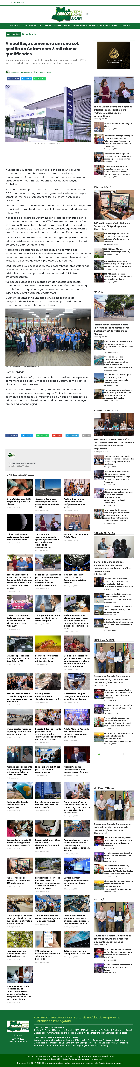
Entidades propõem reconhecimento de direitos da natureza (16, 954)
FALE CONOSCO (17, 2)
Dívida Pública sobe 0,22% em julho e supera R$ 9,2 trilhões (19, 502)
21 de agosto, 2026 (110, 269)
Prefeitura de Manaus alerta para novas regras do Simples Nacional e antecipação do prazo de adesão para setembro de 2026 (77, 622)
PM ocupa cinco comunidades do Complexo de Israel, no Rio (48, 696)
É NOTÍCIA (104, 26)
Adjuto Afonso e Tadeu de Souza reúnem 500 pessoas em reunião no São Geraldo (76, 733)
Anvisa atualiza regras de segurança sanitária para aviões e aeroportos (19, 732)
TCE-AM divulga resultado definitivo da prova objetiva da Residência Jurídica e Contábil (117, 264)
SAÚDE (114, 26)
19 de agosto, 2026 (101, 451)
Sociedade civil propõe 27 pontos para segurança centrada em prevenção (19, 843)
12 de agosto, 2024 (110, 729)
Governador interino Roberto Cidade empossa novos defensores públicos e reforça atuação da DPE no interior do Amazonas (117, 476)
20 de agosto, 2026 (111, 282)
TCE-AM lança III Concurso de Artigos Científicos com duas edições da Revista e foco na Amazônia (19, 919)
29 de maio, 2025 (110, 602)
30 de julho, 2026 (110, 467)
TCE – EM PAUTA (45, 26)
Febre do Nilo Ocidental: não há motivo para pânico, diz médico (46, 658)
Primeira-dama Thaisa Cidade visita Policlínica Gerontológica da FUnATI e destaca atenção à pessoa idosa (77, 807)
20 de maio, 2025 (110, 615)
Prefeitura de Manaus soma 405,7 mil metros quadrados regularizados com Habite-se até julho (76, 919)
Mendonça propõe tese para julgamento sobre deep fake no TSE (18, 658)
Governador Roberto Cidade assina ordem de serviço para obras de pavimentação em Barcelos (112, 679)
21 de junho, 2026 (110, 701)
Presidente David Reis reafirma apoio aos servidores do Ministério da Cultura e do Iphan (118, 597)
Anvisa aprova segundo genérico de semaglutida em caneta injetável (47, 918)
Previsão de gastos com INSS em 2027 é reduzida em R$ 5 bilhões (47, 805)
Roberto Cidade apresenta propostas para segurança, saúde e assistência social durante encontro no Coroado (48, 734)
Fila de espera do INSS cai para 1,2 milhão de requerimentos (47, 769)
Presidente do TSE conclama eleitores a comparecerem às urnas (76, 769)
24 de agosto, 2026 (111, 254)
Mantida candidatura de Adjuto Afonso (76, 535)
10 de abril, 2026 (109, 485)
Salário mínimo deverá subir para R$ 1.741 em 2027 (77, 952)
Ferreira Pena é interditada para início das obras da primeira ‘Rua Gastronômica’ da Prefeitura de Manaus (111, 329)
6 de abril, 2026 (109, 523)
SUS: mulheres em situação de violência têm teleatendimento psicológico (47, 955)
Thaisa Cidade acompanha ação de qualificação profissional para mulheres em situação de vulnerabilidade (47, 541)
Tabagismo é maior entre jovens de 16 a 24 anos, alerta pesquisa (47, 618)
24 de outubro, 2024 (111, 713)
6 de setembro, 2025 (111, 589)
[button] (13, 78)
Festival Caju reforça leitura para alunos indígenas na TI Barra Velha (74, 503)
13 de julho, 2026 (100, 574)
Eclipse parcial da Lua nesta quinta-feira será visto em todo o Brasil (18, 537)
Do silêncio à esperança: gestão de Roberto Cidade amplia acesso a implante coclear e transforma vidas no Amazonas (77, 661)
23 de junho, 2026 (100, 685)
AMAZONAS (14, 26)
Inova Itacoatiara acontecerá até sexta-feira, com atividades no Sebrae (119, 708)
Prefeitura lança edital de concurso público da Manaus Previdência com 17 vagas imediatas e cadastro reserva (47, 883)
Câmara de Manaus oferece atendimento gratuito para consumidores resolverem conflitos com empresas (112, 567)
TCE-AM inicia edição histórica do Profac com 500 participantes (18, 880)
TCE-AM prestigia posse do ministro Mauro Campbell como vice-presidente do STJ (118, 276)
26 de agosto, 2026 (101, 119)
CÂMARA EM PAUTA (80, 26)
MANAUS (92, 26)
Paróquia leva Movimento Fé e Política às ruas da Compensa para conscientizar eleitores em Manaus (77, 845)
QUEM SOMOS (125, 26)
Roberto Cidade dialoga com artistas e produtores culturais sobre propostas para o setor (19, 697)
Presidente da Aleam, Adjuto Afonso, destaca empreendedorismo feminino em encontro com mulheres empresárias (114, 444)
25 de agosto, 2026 (111, 177)
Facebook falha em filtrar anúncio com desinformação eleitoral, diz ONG (47, 844)
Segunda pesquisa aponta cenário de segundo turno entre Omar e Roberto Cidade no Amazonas (19, 771)
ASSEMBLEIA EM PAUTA (62, 26)
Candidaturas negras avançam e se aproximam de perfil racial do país (76, 696)
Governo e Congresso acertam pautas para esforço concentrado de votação (47, 503)
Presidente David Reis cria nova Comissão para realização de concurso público (118, 609)
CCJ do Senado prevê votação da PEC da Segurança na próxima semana (75, 579)
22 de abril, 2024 (110, 744)
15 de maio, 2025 (110, 630)
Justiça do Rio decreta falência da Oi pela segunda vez (17, 805)
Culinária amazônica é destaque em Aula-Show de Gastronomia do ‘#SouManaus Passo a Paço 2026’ (19, 620)
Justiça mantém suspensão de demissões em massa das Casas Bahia (76, 882)
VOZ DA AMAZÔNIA (30, 26)
